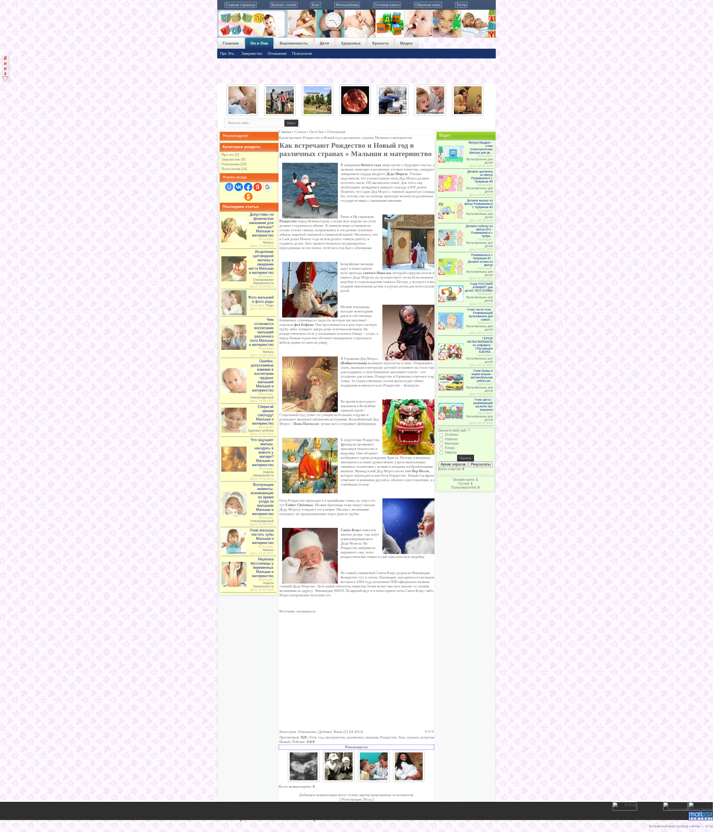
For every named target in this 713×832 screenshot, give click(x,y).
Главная (285, 132)
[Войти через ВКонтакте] (239, 187)
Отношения (277, 53)
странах (412, 737)
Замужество (251, 53)
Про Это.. (228, 53)
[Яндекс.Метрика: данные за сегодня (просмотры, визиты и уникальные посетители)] (700, 806)
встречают (429, 737)
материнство (335, 737)
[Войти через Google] (267, 187)
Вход (367, 799)
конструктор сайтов (684, 826)
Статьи (300, 132)
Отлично (451, 435)
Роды (270, 305)
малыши (372, 737)
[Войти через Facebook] (248, 187)
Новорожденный (262, 397)
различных (355, 737)
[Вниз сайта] (5, 56)
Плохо (450, 448)
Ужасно (451, 452)
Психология (302, 53)
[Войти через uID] (229, 187)
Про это (227, 154)
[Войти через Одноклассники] (248, 197)
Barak (338, 732)
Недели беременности (263, 473)
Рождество (388, 737)
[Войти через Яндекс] (257, 187)
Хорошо (451, 439)
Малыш (268, 242)
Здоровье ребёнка (261, 430)
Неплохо (452, 443)
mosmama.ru (306, 611)
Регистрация (351, 799)
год (321, 737)
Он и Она (316, 132)
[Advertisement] (360, 672)
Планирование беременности (263, 281)
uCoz (709, 826)
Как (402, 737)
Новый (284, 742)
